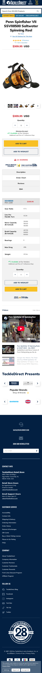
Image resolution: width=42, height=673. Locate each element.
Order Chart (21, 178)
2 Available (14, 262)
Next (38, 106)
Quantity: (21, 120)
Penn (22, 34)
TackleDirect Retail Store (13, 472)
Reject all (16, 670)
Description (21, 172)
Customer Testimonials (9, 566)
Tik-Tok (8, 608)
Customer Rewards (8, 569)
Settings (6, 670)
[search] (37, 11)
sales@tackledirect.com (10, 490)
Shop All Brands (19, 393)
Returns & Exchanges (9, 529)
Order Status (6, 526)
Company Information (9, 559)
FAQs (4, 543)
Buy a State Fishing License (11, 536)
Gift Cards (5, 533)
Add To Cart (21, 144)
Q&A (21, 189)
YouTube (9, 603)
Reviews (21, 183)
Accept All (25, 670)
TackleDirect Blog (12, 589)
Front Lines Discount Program (12, 573)
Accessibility (6, 513)
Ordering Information (9, 523)
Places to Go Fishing (9, 539)
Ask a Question (22, 43)
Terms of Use (20, 653)
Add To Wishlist (21, 152)
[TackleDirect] (16, 3)
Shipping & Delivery (8, 519)
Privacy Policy (30, 653)
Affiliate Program (8, 576)
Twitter (8, 612)
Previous (4, 106)
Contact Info (6, 516)
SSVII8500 (9, 201)
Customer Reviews (8, 563)
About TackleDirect (8, 556)
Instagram (9, 598)
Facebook (9, 594)
